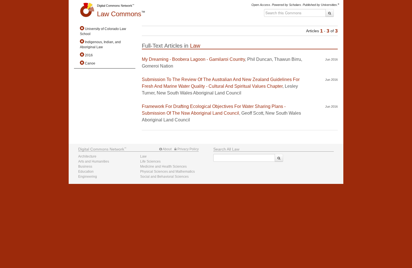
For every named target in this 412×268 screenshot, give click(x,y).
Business (85, 166)
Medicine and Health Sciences (163, 166)
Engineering (87, 177)
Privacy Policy (188, 149)
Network (101, 149)
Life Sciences (150, 161)
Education (86, 172)
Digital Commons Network (114, 5)
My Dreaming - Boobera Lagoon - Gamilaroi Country (193, 59)
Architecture (87, 156)
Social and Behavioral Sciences (164, 177)
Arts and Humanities (93, 161)
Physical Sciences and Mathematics (167, 172)
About (167, 149)
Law (119, 14)
